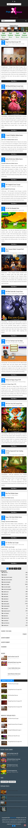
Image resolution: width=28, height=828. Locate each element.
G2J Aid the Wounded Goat (12, 208)
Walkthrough (6, 623)
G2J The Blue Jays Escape (12, 543)
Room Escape (6, 618)
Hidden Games (15, 137)
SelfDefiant (5, 620)
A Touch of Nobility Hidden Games (14, 135)
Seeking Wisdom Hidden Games (14, 796)
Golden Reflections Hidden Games (14, 159)
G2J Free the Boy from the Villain (14, 341)
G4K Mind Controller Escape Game (14, 291)
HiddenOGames (6, 606)
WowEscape (20, 253)
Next (19, 568)
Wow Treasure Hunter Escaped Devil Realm (15, 250)
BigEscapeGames (6, 582)
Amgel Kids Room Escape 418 (15, 741)
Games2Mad (5, 596)
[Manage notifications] (25, 825)
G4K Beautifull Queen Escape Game (14, 86)
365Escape (14, 186)
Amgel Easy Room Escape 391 (15, 701)
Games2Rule (21, 454)
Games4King (21, 87)
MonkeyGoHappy (22, 381)
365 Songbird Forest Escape (13, 184)
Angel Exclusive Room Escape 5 (15, 724)
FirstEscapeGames (7, 589)
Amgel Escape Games (16, 43)
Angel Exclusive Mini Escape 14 (14, 802)
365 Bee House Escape (13, 683)
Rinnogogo (5, 615)
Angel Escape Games (7, 579)
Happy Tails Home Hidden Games (14, 517)
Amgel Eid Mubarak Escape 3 (14, 730)
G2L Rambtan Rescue (13, 695)
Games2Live (5, 594)
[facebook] (12, 1)
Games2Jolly (21, 210)
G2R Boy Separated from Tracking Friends (14, 452)
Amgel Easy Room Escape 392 (13, 42)
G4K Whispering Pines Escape (14, 807)
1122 (15, 568)
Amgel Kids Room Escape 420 (15, 689)
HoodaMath (5, 608)
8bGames (5, 574)
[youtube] (15, 1)
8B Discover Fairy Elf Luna (14, 735)
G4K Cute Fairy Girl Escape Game (14, 403)
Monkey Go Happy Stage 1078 (13, 380)
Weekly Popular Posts (7, 681)
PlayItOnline (6, 613)
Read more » (14, 81)
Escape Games (15, 87)
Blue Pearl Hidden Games (12, 493)
